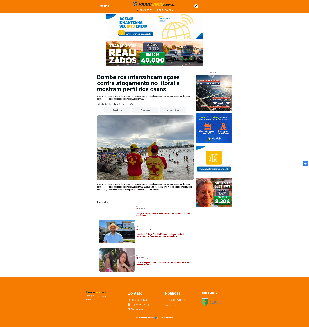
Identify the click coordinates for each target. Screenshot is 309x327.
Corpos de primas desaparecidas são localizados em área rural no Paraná (162, 263)
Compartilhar (173, 110)
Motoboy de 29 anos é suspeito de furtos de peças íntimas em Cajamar (163, 214)
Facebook (117, 110)
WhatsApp (145, 110)
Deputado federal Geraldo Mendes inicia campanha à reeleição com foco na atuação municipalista (160, 235)
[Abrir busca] (196, 6)
